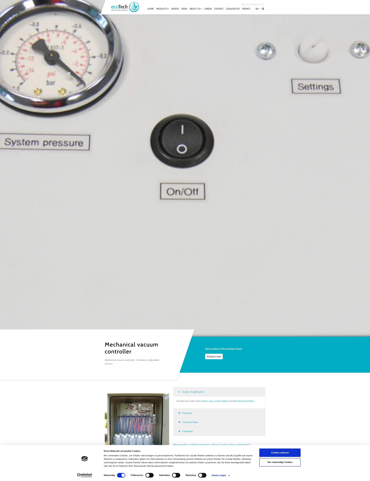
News (184, 8)
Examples (187, 431)
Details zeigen (219, 475)
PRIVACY (246, 8)
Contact (219, 8)
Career (208, 8)
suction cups (207, 400)
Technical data (190, 422)
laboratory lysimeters (243, 400)
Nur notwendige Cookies (280, 462)
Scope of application (193, 391)
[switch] (149, 475)
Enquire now (214, 356)
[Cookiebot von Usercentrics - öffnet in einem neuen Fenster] (84, 475)
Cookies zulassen (280, 452)
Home (150, 8)
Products (161, 8)
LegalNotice (233, 8)
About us (195, 8)
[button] (257, 9)
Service (175, 8)
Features (187, 413)
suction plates (221, 400)
